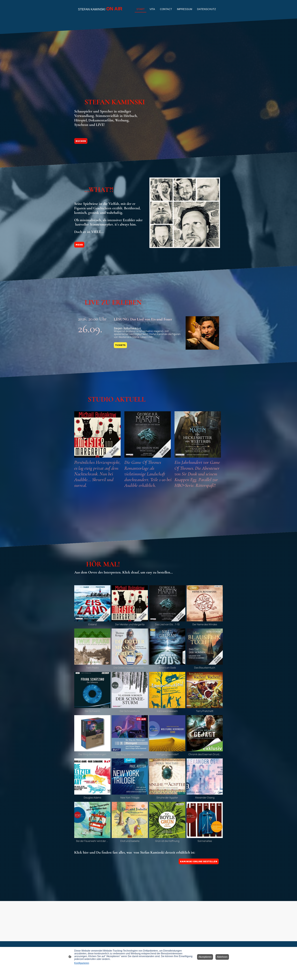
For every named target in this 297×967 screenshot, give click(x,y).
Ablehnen (222, 957)
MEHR (79, 244)
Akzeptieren (205, 957)
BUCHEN (81, 141)
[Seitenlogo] (100, 14)
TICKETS (120, 345)
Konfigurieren (81, 963)
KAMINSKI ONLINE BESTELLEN (198, 861)
